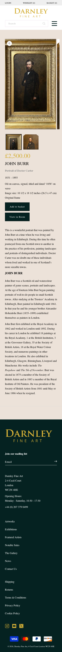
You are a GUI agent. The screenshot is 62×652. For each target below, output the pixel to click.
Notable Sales (12, 545)
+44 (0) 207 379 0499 (16, 507)
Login (8, 2)
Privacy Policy (12, 605)
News (8, 561)
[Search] (44, 24)
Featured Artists (13, 537)
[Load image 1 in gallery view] (13, 142)
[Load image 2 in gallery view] (31, 142)
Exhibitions (11, 529)
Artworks (10, 521)
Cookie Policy (12, 613)
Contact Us (11, 568)
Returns (9, 589)
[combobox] (26, 23)
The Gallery (11, 553)
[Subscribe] (54, 461)
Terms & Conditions (15, 597)
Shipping (9, 581)
